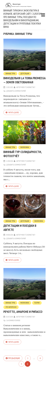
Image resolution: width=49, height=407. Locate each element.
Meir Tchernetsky (28, 87)
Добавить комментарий (16, 91)
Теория (36, 303)
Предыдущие (14, 358)
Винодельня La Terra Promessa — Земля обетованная (24, 80)
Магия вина (24, 147)
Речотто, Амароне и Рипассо (22, 312)
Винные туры (10, 73)
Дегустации (24, 73)
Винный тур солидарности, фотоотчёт (22, 154)
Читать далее (13, 112)
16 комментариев (13, 320)
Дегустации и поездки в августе (19, 228)
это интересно (11, 307)
